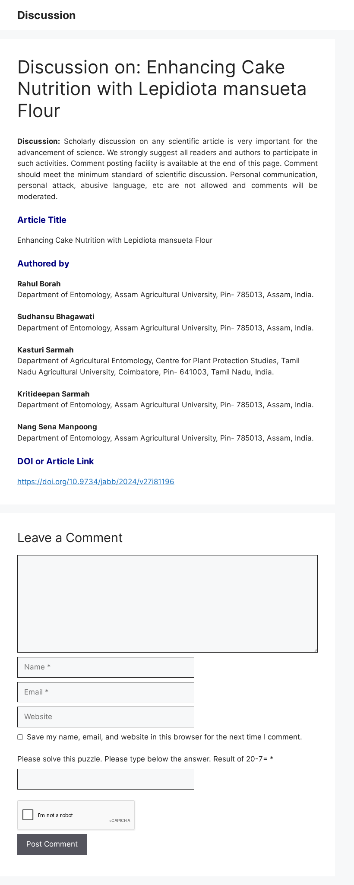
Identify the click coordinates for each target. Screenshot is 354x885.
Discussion (46, 15)
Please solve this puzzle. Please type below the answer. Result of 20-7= (145, 759)
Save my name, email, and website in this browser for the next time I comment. (164, 737)
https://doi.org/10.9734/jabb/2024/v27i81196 (95, 481)
